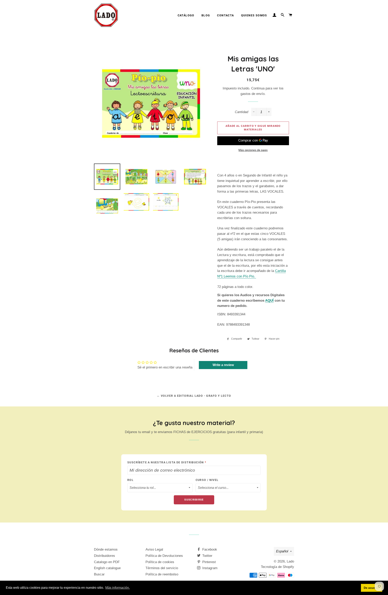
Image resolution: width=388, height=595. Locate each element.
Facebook (209, 549)
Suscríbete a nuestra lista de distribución (166, 462)
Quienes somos (254, 15)
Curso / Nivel (207, 480)
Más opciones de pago (253, 150)
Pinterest (208, 562)
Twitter (206, 556)
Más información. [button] (117, 587)
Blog (205, 15)
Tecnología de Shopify (277, 567)
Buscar (99, 574)
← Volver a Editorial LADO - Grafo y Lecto (194, 395)
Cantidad (241, 112)
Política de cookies (160, 562)
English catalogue (107, 568)
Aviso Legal (154, 549)
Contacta (225, 15)
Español (282, 551)
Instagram (209, 568)
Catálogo (186, 15)
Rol (130, 480)
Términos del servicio (162, 568)
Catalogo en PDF (107, 562)
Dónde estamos (106, 549)
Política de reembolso (162, 574)
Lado (290, 561)
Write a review (223, 365)
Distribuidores (104, 556)
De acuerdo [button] (372, 587)
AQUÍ (269, 300)
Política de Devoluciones (164, 556)
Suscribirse (193, 499)
